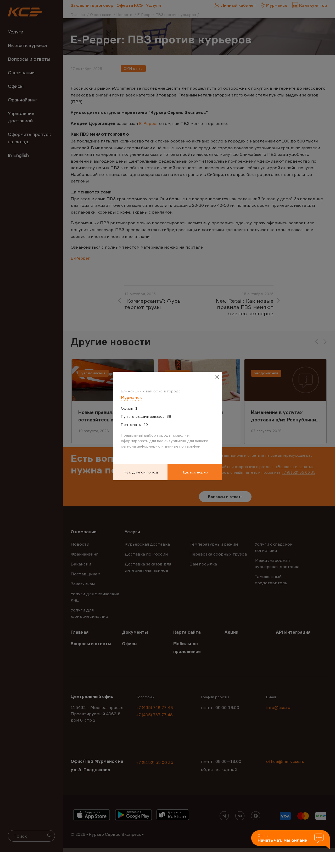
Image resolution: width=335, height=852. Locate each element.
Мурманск (131, 397)
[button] (290, 840)
